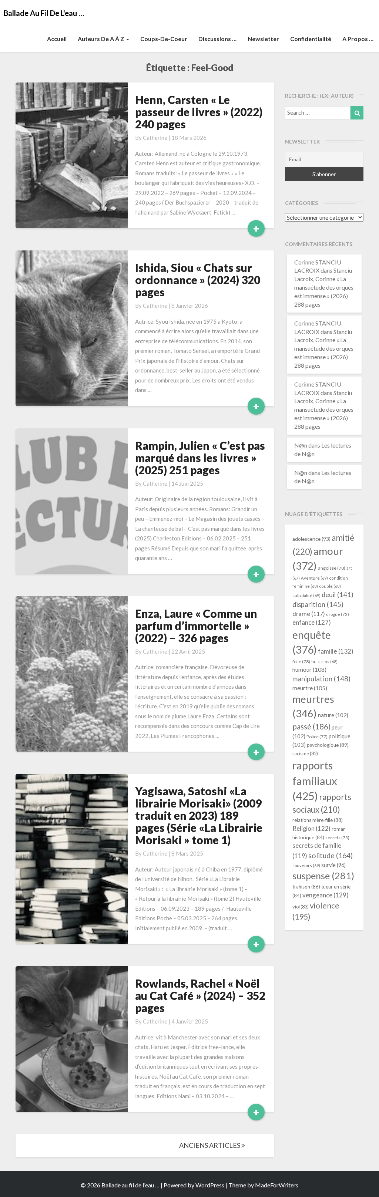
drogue (337, 614)
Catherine (155, 137)
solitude (330, 855)
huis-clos (324, 661)
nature (333, 715)
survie (333, 865)
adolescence (311, 539)
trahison (306, 887)
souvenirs (306, 865)
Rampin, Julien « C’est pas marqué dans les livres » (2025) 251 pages (200, 457)
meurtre (309, 688)
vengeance (325, 895)
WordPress (209, 1184)
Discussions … (217, 38)
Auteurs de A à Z (101, 38)
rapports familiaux (314, 781)
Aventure (314, 578)
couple (330, 586)
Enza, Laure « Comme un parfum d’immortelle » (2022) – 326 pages (196, 625)
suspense (323, 875)
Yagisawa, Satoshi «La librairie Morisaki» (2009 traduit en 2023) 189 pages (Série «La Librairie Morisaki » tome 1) (198, 815)
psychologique (328, 745)
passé (311, 726)
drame (308, 613)
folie (301, 661)
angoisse (331, 568)
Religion (311, 828)
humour (309, 669)
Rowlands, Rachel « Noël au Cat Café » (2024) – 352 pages (200, 995)
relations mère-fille (317, 820)
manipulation (321, 679)
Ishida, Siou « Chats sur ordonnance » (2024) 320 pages (197, 280)
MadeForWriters (276, 1184)
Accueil (57, 38)
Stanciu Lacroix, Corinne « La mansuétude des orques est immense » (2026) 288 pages (323, 287)
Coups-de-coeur (163, 38)
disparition (317, 604)
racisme (305, 753)
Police (317, 736)
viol (300, 907)
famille (335, 651)
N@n (300, 445)
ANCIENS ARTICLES (210, 1145)
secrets (337, 837)
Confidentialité (310, 38)
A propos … (357, 38)
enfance (311, 622)
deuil (337, 594)
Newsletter (263, 38)
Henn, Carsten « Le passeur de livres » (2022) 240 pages (198, 112)
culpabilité (306, 595)
